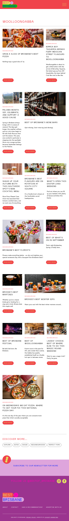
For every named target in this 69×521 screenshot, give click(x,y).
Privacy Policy (31, 517)
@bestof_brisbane (41, 481)
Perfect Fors (54, 445)
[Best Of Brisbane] (10, 4)
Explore (7, 445)
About (5, 507)
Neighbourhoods (38, 445)
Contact (14, 507)
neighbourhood (8, 50)
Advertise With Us (53, 507)
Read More (8, 80)
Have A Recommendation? (32, 507)
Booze (25, 445)
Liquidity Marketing (51, 517)
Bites (16, 445)
